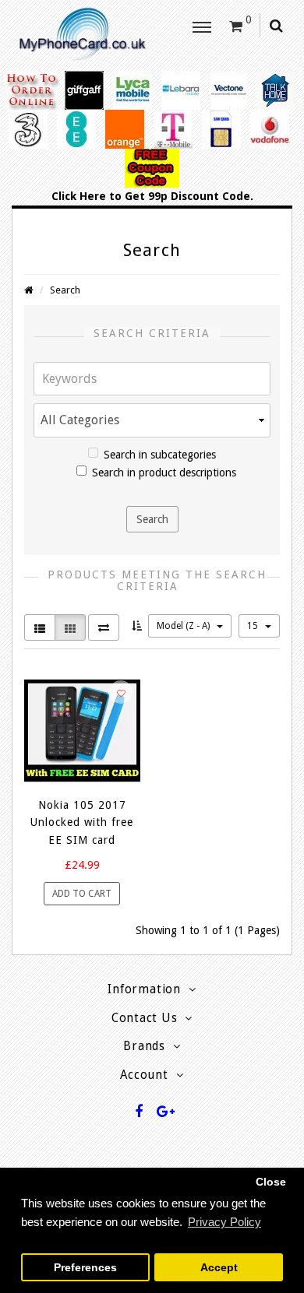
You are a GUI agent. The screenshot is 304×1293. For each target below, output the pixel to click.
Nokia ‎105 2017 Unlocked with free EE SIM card (81, 822)
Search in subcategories (160, 454)
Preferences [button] (85, 1268)
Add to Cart (81, 893)
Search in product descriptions (164, 472)
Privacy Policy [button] (224, 1221)
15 (253, 625)
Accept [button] (219, 1268)
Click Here (78, 196)
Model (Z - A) (184, 625)
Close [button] (271, 1182)
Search (65, 290)
